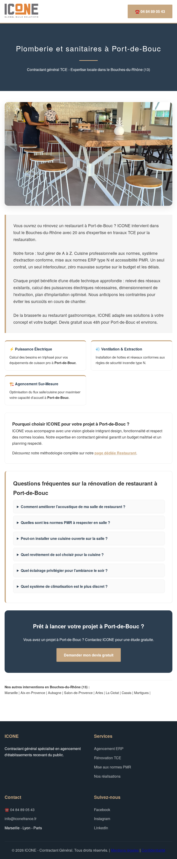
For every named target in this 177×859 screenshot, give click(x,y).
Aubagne (54, 692)
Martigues (141, 692)
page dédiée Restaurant (115, 453)
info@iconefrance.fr (20, 818)
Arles (99, 692)
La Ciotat (112, 692)
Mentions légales (125, 850)
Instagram (102, 818)
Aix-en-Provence (33, 692)
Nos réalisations (107, 776)
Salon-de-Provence (78, 692)
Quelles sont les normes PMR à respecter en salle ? (65, 522)
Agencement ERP (109, 748)
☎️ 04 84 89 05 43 (150, 11)
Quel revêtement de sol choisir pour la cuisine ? (62, 554)
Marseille (11, 692)
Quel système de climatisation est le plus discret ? (64, 586)
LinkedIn (101, 827)
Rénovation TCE (107, 757)
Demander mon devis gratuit (88, 655)
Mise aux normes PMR (112, 767)
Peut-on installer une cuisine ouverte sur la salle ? (64, 538)
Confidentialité (153, 850)
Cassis (126, 692)
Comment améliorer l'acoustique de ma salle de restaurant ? (73, 506)
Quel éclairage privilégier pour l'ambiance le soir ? (64, 570)
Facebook (102, 809)
